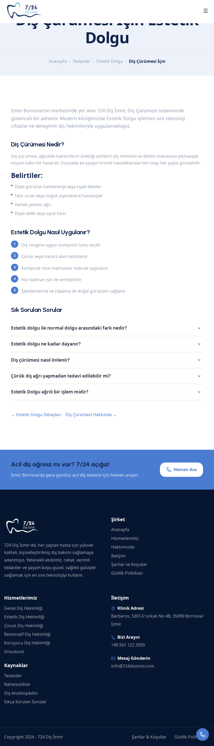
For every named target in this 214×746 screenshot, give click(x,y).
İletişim (118, 556)
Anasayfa (58, 61)
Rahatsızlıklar (17, 684)
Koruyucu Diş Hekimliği (27, 643)
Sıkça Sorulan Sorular (25, 702)
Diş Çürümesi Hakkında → (91, 414)
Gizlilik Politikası (127, 573)
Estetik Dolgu (110, 61)
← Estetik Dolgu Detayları (36, 414)
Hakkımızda (122, 547)
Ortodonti (14, 652)
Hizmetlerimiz (125, 538)
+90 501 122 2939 (128, 645)
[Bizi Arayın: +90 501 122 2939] (202, 734)
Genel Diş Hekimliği (23, 608)
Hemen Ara (185, 469)
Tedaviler (82, 61)
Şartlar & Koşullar (149, 737)
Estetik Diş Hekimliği (24, 617)
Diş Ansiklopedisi (21, 693)
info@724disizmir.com (132, 666)
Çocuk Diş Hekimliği (23, 625)
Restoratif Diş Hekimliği (27, 634)
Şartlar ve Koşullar (129, 564)
